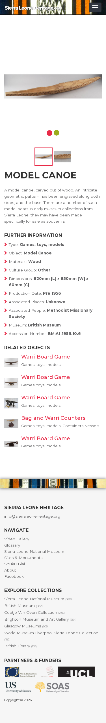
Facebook (14, 576)
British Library (20, 646)
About (10, 570)
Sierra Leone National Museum (34, 551)
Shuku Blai (14, 564)
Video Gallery (16, 539)
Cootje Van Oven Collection (34, 612)
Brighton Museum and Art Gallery (40, 619)
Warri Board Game (45, 357)
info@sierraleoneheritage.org (32, 516)
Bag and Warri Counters (53, 418)
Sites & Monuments (23, 557)
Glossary (12, 545)
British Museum (23, 605)
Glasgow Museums (26, 626)
